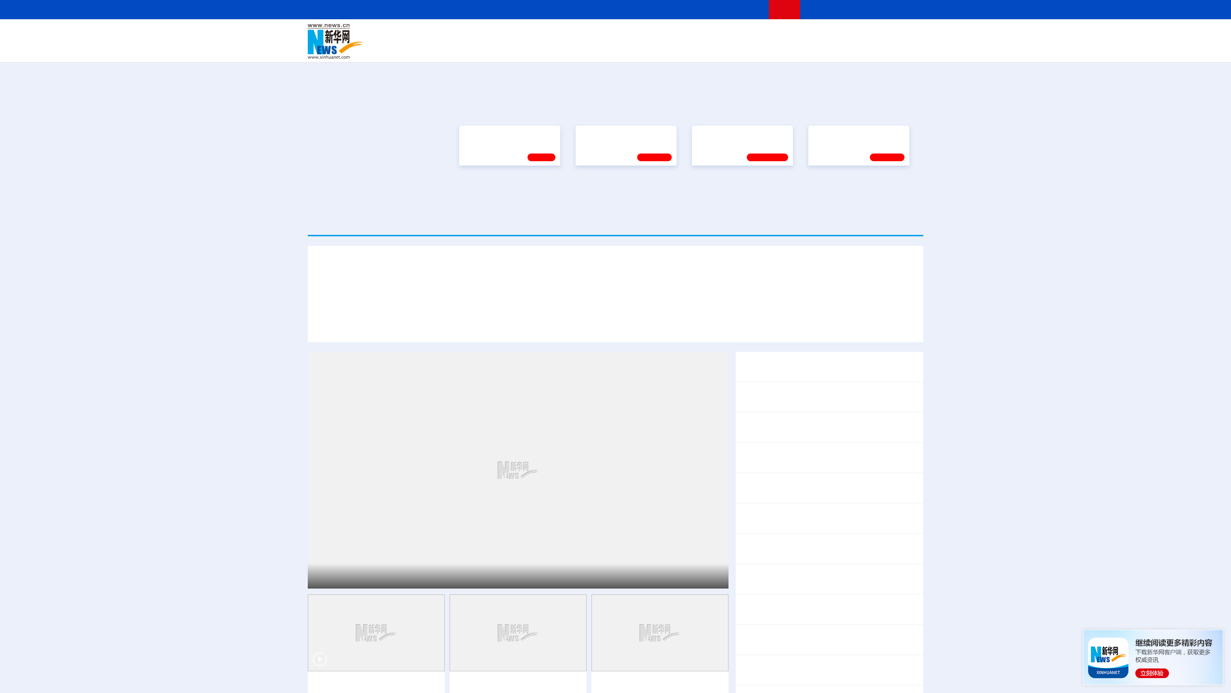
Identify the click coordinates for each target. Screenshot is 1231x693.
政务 (864, 34)
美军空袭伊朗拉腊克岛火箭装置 (817, 663)
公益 (800, 48)
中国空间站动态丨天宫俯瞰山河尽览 (517, 655)
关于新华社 (528, 9)
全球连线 (645, 34)
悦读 (784, 48)
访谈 (815, 34)
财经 (544, 34)
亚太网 (848, 48)
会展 (722, 48)
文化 (750, 34)
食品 (475, 48)
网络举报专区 (906, 9)
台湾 (593, 34)
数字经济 (549, 48)
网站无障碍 (743, 9)
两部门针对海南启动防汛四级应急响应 (829, 603)
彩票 (737, 48)
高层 (479, 34)
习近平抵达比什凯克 (360, 546)
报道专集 (887, 107)
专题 (879, 293)
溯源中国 (652, 48)
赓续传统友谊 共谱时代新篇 (621, 190)
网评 (560, 34)
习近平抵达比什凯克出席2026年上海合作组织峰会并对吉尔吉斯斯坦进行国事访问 (615, 268)
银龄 (630, 48)
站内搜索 (866, 9)
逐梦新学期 (830, 190)
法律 (880, 34)
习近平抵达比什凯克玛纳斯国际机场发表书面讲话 (428, 293)
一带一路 (822, 48)
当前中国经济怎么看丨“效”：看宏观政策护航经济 (824, 397)
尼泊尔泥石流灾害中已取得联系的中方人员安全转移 (829, 548)
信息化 (523, 48)
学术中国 (578, 48)
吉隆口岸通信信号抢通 (779, 524)
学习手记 (654, 214)
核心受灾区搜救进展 (854, 524)
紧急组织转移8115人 (870, 615)
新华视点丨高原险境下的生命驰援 (372, 655)
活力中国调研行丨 (771, 579)
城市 (674, 48)
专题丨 (752, 360)
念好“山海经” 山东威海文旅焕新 (855, 579)
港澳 (576, 34)
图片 (847, 34)
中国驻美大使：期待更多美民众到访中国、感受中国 (829, 639)
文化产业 (903, 48)
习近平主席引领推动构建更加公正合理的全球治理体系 (771, 293)
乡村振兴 (607, 48)
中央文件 (903, 34)
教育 (669, 34)
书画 (766, 34)
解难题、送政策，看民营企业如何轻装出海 (814, 488)
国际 (527, 34)
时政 (495, 34)
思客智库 (616, 34)
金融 (444, 48)
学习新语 (887, 214)
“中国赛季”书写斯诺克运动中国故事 (658, 655)
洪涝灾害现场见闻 (787, 615)
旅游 (690, 48)
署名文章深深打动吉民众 (838, 342)
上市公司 (873, 48)
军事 (799, 34)
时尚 (769, 48)
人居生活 (497, 48)
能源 (706, 48)
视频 (832, 34)
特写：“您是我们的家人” (631, 293)
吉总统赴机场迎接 (551, 293)
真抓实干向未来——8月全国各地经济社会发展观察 (827, 427)
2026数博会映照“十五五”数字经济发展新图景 (817, 457)
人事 (511, 34)
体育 (734, 34)
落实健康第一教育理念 (730, 190)
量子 (717, 34)
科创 (701, 34)
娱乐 (753, 48)
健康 (783, 34)
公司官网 (381, 41)
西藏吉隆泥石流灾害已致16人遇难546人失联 (840, 512)
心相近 (541, 214)
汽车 (459, 48)
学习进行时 (452, 34)
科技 (685, 34)
